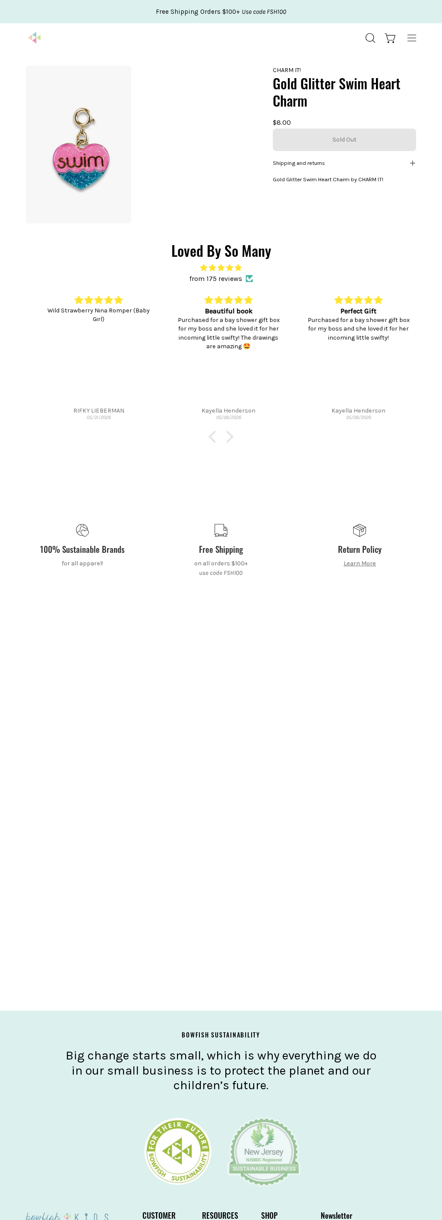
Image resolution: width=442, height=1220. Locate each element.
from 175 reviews (215, 278)
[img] (221, 267)
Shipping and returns (299, 163)
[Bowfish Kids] (34, 38)
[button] (369, 38)
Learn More (360, 563)
